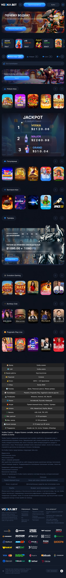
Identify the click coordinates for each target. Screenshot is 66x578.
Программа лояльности (24, 514)
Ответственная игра (38, 514)
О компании (24, 511)
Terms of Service (59, 522)
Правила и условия (37, 511)
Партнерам (35, 520)
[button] (4, 57)
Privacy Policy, (50, 522)
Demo (7, 109)
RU (22, 517)
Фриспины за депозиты (25, 520)
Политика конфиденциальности (38, 516)
